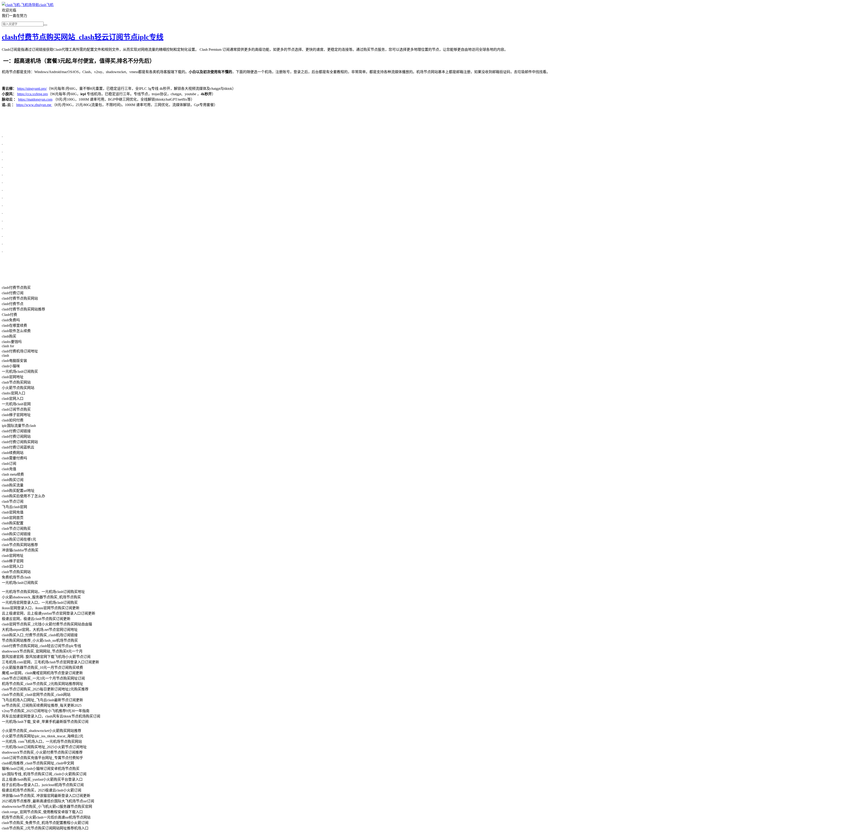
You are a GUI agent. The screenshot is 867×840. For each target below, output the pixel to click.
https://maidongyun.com (35, 99)
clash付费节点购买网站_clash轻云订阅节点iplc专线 (82, 37)
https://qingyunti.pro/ (32, 88)
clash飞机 (46, 5)
